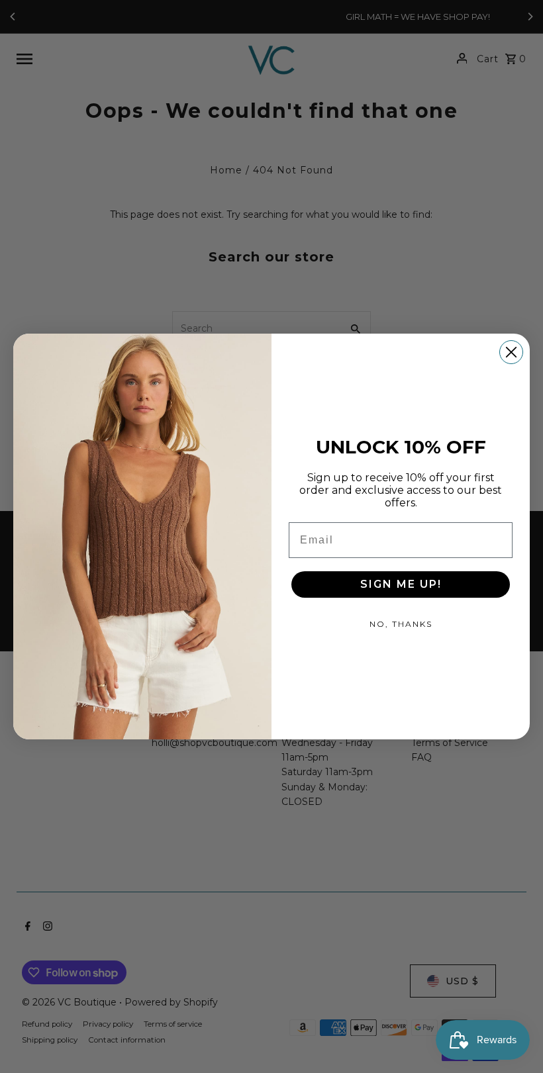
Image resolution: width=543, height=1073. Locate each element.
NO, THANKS (401, 624)
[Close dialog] (511, 352)
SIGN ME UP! (401, 584)
